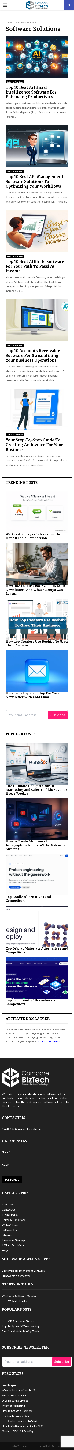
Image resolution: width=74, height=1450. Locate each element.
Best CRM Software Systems (19, 1321)
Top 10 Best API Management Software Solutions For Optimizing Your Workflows (34, 181)
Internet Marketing (13, 1405)
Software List (10, 1230)
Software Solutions (15, 82)
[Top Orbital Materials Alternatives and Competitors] (37, 926)
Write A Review (11, 1224)
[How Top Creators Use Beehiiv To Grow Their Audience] (37, 619)
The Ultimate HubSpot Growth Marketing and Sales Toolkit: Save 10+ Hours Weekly (36, 789)
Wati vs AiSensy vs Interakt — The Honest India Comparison (33, 536)
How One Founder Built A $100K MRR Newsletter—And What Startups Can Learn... (35, 589)
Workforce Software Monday (19, 1295)
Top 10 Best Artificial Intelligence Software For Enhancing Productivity (31, 92)
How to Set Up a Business (17, 1410)
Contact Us (9, 1209)
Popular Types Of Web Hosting (20, 1326)
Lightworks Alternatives (16, 1275)
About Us (7, 1204)
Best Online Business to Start (19, 1421)
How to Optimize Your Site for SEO (22, 1426)
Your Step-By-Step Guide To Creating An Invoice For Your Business (34, 445)
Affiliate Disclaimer (49, 1041)
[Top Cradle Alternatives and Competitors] (37, 874)
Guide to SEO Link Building (18, 1431)
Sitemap (7, 1235)
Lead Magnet (9, 1385)
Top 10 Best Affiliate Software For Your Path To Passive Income (35, 266)
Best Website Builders (15, 1301)
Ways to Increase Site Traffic (19, 1390)
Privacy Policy (10, 1214)
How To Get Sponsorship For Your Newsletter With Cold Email (32, 695)
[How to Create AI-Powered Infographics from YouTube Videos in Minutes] (37, 819)
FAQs (5, 1250)
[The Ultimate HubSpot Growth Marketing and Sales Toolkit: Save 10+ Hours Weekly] (37, 764)
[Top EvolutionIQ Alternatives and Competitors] (37, 978)
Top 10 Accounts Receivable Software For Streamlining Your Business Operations (33, 355)
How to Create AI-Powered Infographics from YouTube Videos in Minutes (36, 845)
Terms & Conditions (14, 1219)
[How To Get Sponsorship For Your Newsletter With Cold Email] (37, 671)
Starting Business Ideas (16, 1415)
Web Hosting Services (15, 1400)
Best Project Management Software (23, 1270)
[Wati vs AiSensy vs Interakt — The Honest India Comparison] (37, 512)
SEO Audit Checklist (14, 1395)
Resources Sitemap (13, 1240)
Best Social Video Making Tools (20, 1331)
